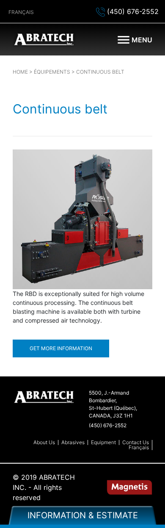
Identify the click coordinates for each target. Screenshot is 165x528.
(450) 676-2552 (132, 11)
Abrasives (73, 442)
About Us (44, 442)
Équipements (52, 72)
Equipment (103, 442)
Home (20, 72)
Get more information (61, 348)
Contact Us (135, 442)
